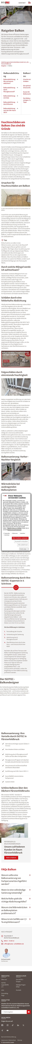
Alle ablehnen (23, 545)
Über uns (4, 979)
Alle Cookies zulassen (20, 538)
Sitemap (19, 1040)
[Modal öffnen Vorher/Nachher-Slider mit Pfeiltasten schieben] (16, 471)
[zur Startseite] (5, 3)
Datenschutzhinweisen (14, 530)
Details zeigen (23, 549)
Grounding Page (4, 994)
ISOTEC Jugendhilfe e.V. (5, 985)
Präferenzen (15, 533)
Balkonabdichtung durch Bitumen (9, 103)
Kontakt (22, 3)
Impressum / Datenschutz (8, 1040)
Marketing (6, 535)
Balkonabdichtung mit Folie (9, 97)
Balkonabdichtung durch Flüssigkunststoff (9, 89)
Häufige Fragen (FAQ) (21, 986)
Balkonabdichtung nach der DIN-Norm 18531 (9, 110)
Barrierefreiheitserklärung (8, 1037)
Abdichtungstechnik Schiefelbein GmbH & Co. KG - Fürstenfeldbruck (15, 63)
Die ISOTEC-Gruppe (20, 980)
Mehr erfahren (11, 858)
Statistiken (22, 533)
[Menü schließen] (29, 3)
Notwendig (7, 533)
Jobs (2, 990)
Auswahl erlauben (21, 541)
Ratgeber (3, 66)
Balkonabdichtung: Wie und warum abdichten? (9, 81)
